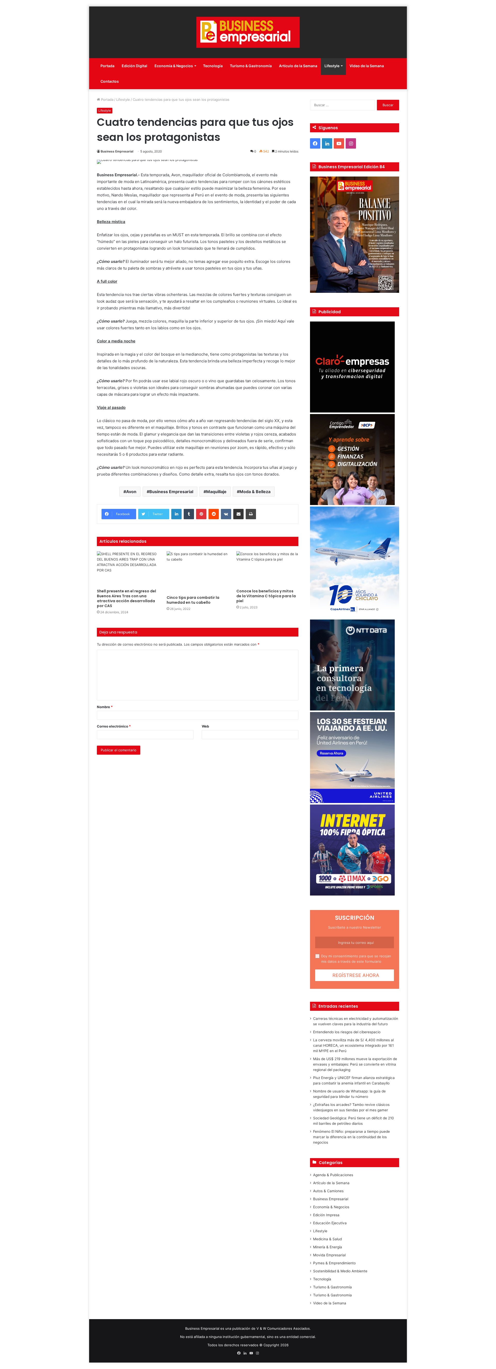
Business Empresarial (117, 151)
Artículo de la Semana (298, 66)
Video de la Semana (367, 66)
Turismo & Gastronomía (251, 66)
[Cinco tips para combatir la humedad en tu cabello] (198, 572)
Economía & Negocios (173, 66)
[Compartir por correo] (238, 514)
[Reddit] (213, 514)
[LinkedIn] (176, 514)
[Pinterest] (201, 514)
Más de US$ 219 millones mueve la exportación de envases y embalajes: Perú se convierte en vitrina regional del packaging (355, 1064)
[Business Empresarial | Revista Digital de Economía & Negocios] (248, 32)
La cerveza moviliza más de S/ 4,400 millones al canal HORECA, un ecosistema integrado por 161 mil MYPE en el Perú (353, 1045)
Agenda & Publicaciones (333, 1175)
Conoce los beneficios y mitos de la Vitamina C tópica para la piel (266, 595)
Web (205, 726)
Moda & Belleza (254, 491)
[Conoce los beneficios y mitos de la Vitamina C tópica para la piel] (267, 568)
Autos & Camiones (328, 1191)
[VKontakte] (226, 514)
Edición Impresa (326, 1215)
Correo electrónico (114, 726)
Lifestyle (331, 66)
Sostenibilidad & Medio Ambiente (340, 1271)
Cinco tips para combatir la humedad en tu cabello (193, 600)
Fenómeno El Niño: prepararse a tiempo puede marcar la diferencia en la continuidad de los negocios (351, 1136)
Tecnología (213, 66)
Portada (107, 66)
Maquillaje (216, 491)
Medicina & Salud (327, 1239)
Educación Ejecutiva (330, 1223)
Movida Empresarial (329, 1255)
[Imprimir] (251, 514)
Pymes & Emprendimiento (334, 1263)
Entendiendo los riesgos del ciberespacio (347, 1032)
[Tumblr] (189, 514)
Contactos (109, 81)
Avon (131, 491)
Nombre (105, 707)
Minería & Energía (327, 1247)
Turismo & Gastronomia (332, 1295)
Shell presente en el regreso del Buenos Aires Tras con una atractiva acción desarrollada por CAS (126, 598)
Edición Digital (134, 66)
